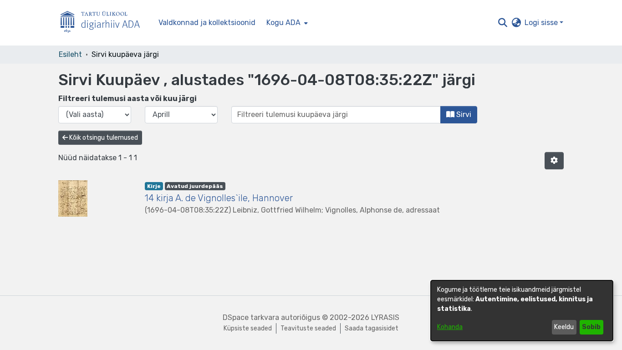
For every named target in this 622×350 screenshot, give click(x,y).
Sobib (591, 327)
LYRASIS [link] (385, 317)
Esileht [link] (70, 54)
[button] (502, 22)
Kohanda (450, 327)
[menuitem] (286, 23)
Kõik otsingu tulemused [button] (103, 138)
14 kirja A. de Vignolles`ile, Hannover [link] (219, 198)
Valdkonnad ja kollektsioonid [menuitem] (206, 22)
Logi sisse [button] (542, 22)
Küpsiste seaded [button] (248, 328)
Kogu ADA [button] (283, 22)
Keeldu (564, 327)
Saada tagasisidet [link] (371, 328)
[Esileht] (103, 23)
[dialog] (522, 310)
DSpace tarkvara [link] (251, 317)
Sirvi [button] (462, 114)
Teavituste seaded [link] (308, 328)
